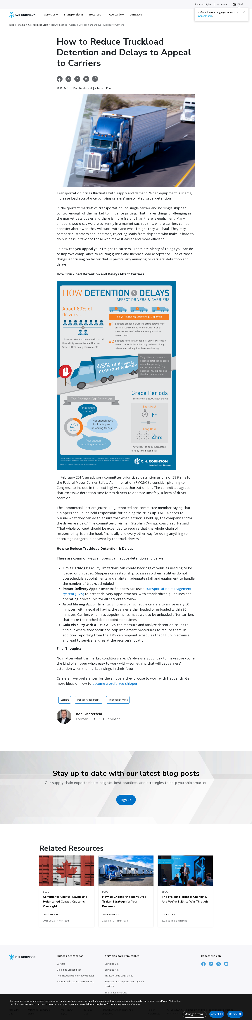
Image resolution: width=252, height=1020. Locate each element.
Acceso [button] (221, 4)
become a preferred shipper (114, 683)
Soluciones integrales (116, 992)
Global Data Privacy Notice (162, 1001)
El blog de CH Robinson (69, 969)
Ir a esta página (203, 4)
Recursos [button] (95, 14)
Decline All (235, 1014)
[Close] (244, 12)
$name (21, 24)
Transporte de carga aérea (119, 975)
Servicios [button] (50, 14)
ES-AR (240, 4)
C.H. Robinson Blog (38, 24)
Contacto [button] (136, 14)
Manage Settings (194, 1014)
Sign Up (126, 800)
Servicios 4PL (111, 969)
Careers (61, 963)
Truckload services (118, 699)
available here (205, 16)
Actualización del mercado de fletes (75, 975)
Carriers (65, 699)
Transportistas (73, 14)
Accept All (217, 1014)
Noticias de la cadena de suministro (75, 981)
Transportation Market (88, 699)
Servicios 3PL (111, 963)
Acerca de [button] (115, 14)
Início (11, 24)
